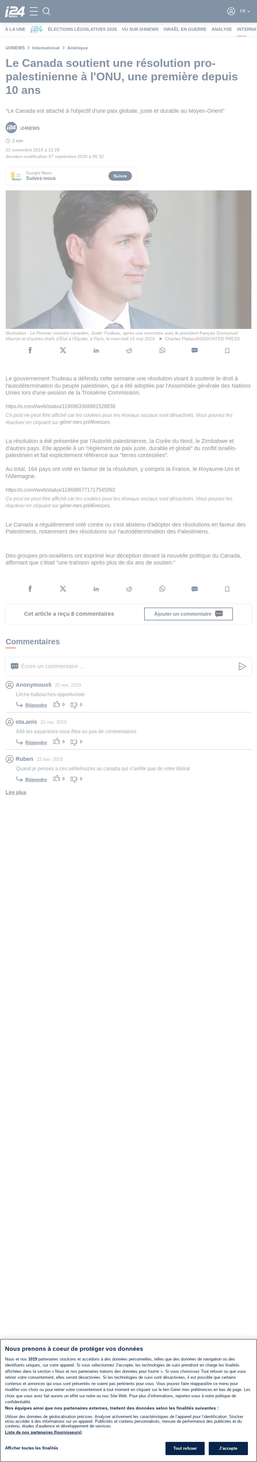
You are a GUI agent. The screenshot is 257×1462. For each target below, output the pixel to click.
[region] (128, 1400)
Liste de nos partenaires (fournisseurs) (43, 1432)
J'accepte (228, 1448)
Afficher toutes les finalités (31, 1448)
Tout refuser (185, 1448)
